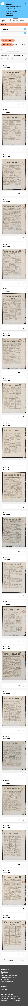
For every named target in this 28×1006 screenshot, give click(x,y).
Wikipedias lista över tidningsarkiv (10, 1000)
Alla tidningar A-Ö (6, 974)
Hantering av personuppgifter (9, 975)
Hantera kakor (5, 979)
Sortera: (3, 50)
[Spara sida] (23, 104)
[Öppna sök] (10, 20)
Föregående (10, 59)
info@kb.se (4, 989)
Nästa (22, 59)
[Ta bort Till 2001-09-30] (13, 40)
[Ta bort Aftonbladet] (11, 45)
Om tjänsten (23, 20)
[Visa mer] (19, 104)
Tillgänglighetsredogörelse (8, 977)
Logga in (15, 20)
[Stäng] (25, 3)
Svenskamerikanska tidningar (9, 997)
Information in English (7, 981)
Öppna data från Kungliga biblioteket (11, 998)
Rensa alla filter (19, 44)
